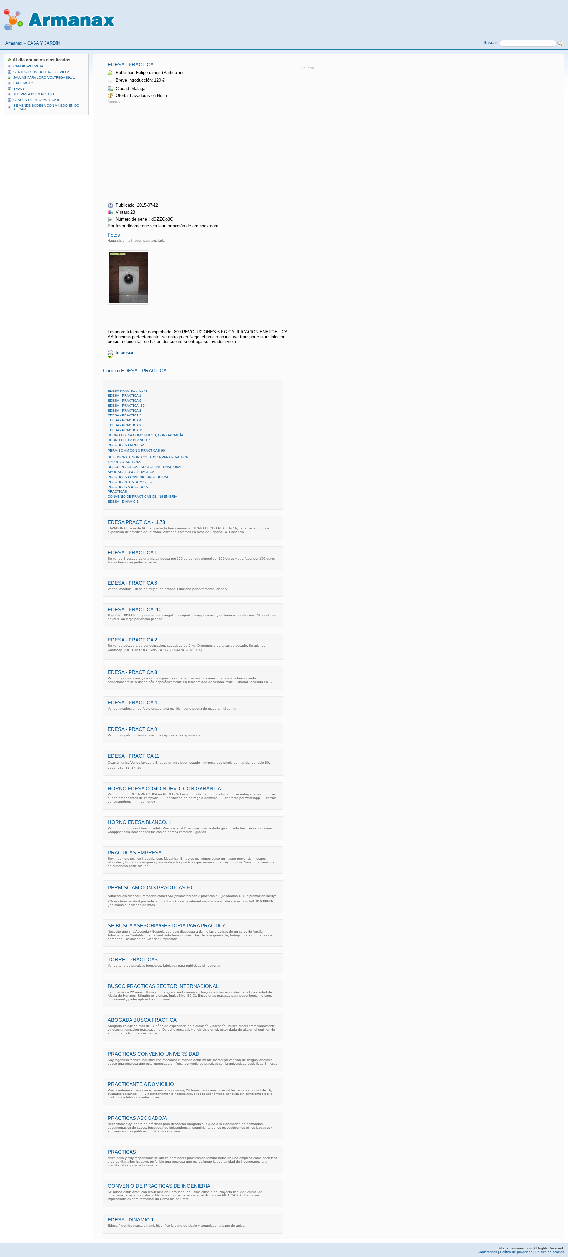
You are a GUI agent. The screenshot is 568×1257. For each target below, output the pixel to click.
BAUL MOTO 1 (24, 83)
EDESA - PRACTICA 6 (124, 400)
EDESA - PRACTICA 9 (124, 425)
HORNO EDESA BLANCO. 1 (129, 440)
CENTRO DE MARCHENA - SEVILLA (41, 72)
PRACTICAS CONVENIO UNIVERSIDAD (138, 477)
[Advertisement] (163, 151)
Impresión (125, 352)
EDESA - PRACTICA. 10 (126, 405)
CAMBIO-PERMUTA (28, 66)
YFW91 (19, 88)
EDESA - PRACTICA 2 (124, 410)
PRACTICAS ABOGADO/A (128, 487)
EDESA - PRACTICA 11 (125, 430)
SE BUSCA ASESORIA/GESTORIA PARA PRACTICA (148, 457)
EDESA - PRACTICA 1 (124, 395)
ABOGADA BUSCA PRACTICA (131, 472)
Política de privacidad (516, 1252)
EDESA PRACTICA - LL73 (127, 390)
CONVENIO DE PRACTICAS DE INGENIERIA (142, 496)
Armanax (13, 43)
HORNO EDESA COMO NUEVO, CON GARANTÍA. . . (148, 435)
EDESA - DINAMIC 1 (123, 501)
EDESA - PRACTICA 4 (124, 420)
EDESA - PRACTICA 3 (124, 415)
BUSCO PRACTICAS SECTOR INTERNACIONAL (145, 467)
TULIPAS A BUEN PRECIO (33, 94)
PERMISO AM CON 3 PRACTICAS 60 (136, 450)
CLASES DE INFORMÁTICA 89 (37, 100)
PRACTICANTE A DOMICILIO (130, 482)
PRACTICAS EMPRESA (126, 445)
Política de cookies (549, 1252)
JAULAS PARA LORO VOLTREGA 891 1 (44, 77)
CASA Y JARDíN (43, 43)
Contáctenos (487, 1252)
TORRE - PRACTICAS (124, 462)
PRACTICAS (117, 491)
